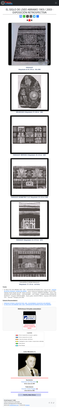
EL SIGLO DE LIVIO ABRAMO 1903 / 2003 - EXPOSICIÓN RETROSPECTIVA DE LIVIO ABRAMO (27, 304)
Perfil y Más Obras (29, 395)
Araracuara (24, 381)
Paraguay (33, 388)
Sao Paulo (30, 381)
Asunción (24, 388)
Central (28, 388)
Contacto (27, 405)
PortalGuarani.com (14, 405)
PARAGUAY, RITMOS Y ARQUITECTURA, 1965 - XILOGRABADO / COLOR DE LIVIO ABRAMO (27, 303)
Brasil (34, 381)
